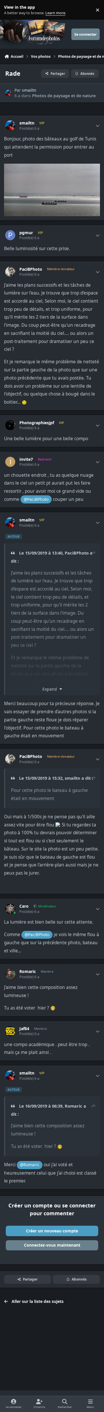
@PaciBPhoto (36, 499)
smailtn (29, 90)
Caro (24, 906)
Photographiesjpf (36, 422)
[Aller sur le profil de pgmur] (10, 235)
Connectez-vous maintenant (52, 1245)
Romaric (27, 971)
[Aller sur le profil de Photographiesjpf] (10, 425)
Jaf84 (24, 1028)
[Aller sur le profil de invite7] (10, 462)
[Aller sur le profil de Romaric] (10, 974)
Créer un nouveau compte (52, 1231)
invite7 (26, 459)
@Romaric (29, 1164)
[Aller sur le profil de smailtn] (8, 93)
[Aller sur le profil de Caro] (10, 909)
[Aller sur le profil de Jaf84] (10, 1031)
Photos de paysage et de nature (64, 95)
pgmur (26, 232)
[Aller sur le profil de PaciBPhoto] (10, 272)
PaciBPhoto (30, 269)
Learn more (11, 10)
